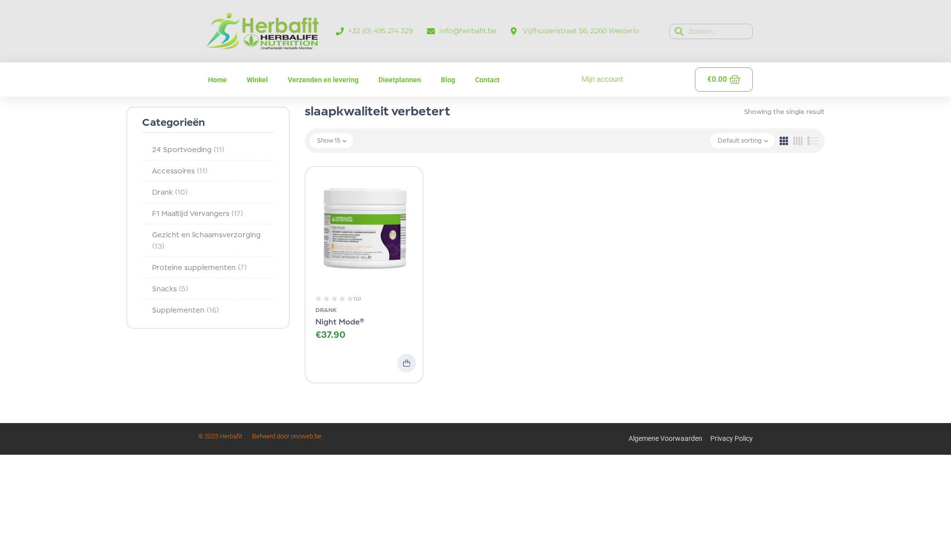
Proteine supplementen (199, 267)
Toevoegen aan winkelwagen (406, 363)
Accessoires (180, 170)
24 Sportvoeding (188, 149)
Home (217, 80)
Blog (448, 80)
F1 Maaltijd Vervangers (197, 213)
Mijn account (602, 79)
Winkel (257, 80)
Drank (170, 192)
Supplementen (185, 310)
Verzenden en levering (323, 80)
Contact (487, 80)
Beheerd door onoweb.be (286, 436)
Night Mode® (340, 321)
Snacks (170, 288)
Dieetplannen (399, 80)
